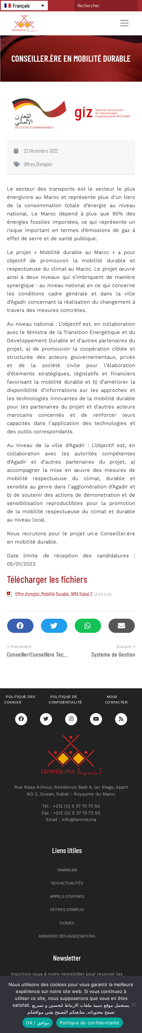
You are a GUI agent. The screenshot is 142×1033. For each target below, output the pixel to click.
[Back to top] (112, 1011)
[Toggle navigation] (124, 23)
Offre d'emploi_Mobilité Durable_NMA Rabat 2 (53, 594)
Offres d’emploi (67, 910)
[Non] (133, 1004)
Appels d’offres (67, 896)
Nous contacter (116, 700)
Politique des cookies (20, 700)
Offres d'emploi (38, 164)
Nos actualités (67, 883)
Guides (67, 923)
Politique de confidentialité (65, 700)
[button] (20, 625)
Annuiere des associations (67, 936)
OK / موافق (37, 1022)
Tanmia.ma (67, 870)
